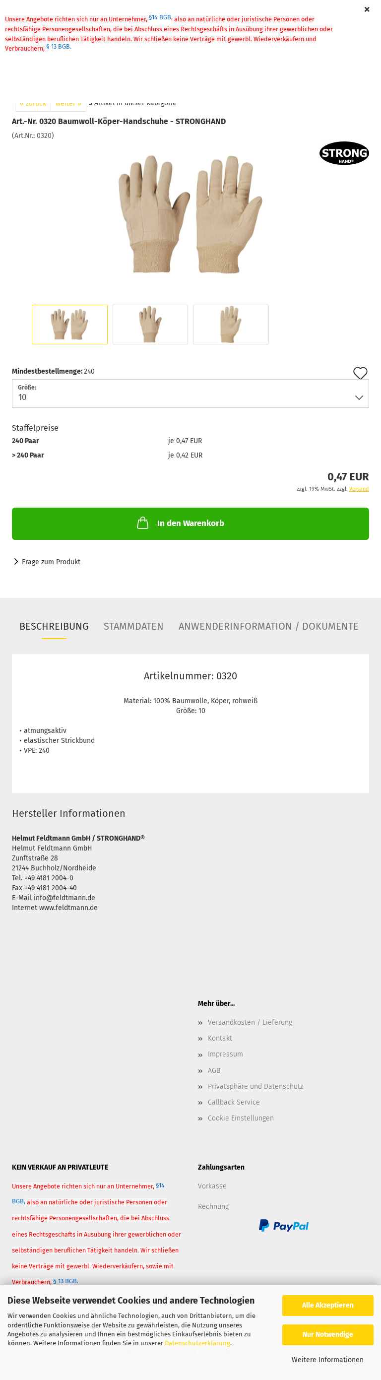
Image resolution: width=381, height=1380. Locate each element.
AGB (214, 1070)
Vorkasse (212, 1186)
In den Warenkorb (190, 523)
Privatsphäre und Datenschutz (255, 1086)
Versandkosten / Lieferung (250, 1022)
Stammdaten (134, 626)
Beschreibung (54, 626)
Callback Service (234, 1102)
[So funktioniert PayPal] (284, 1225)
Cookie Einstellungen (241, 1118)
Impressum (225, 1054)
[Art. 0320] (190, 215)
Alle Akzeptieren (328, 1305)
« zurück (33, 103)
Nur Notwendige (328, 1334)
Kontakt (220, 1038)
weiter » (68, 103)
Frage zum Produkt (51, 562)
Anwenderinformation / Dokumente (269, 626)
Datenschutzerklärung (197, 1343)
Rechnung (213, 1206)
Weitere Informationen (328, 1360)
